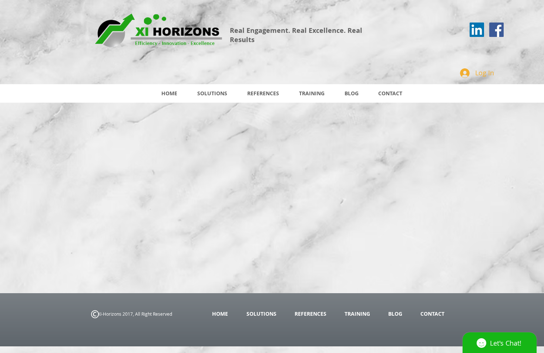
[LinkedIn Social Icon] (477, 30)
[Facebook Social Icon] (496, 30)
